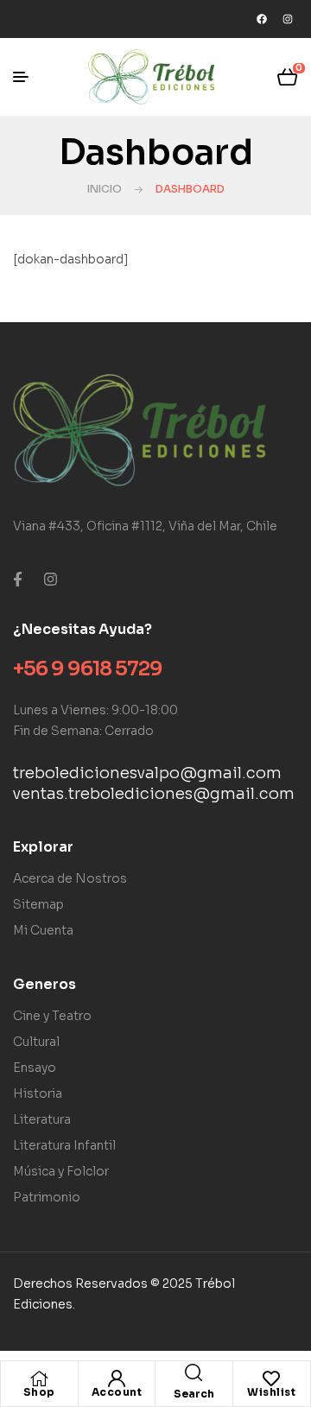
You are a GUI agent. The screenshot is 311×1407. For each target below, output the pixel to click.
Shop (39, 1391)
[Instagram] (287, 19)
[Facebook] (261, 19)
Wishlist (271, 1391)
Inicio (104, 188)
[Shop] (39, 1378)
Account (117, 1391)
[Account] (116, 1378)
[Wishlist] (271, 1378)
